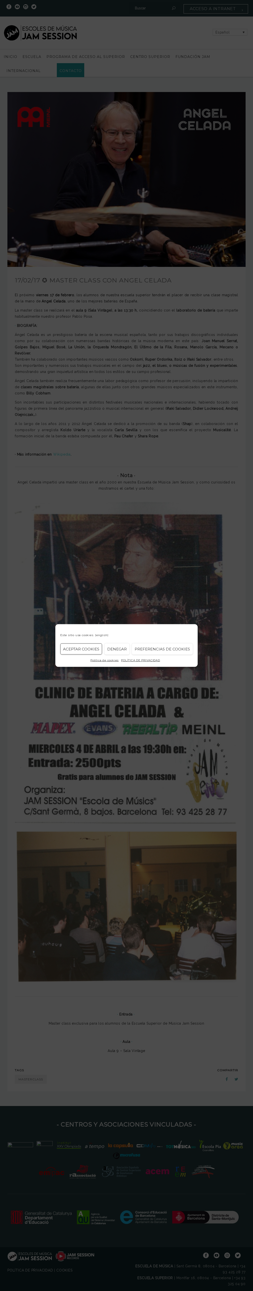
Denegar (117, 648)
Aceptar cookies (81, 648)
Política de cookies (104, 660)
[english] (101, 635)
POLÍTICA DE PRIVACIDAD (140, 660)
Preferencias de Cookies (162, 648)
